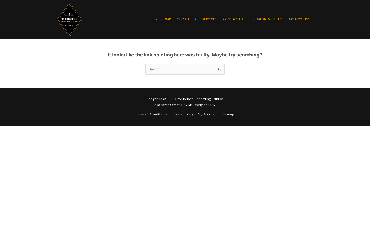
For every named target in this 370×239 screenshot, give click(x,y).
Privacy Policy (182, 114)
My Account (207, 114)
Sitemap (227, 114)
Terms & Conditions (151, 114)
